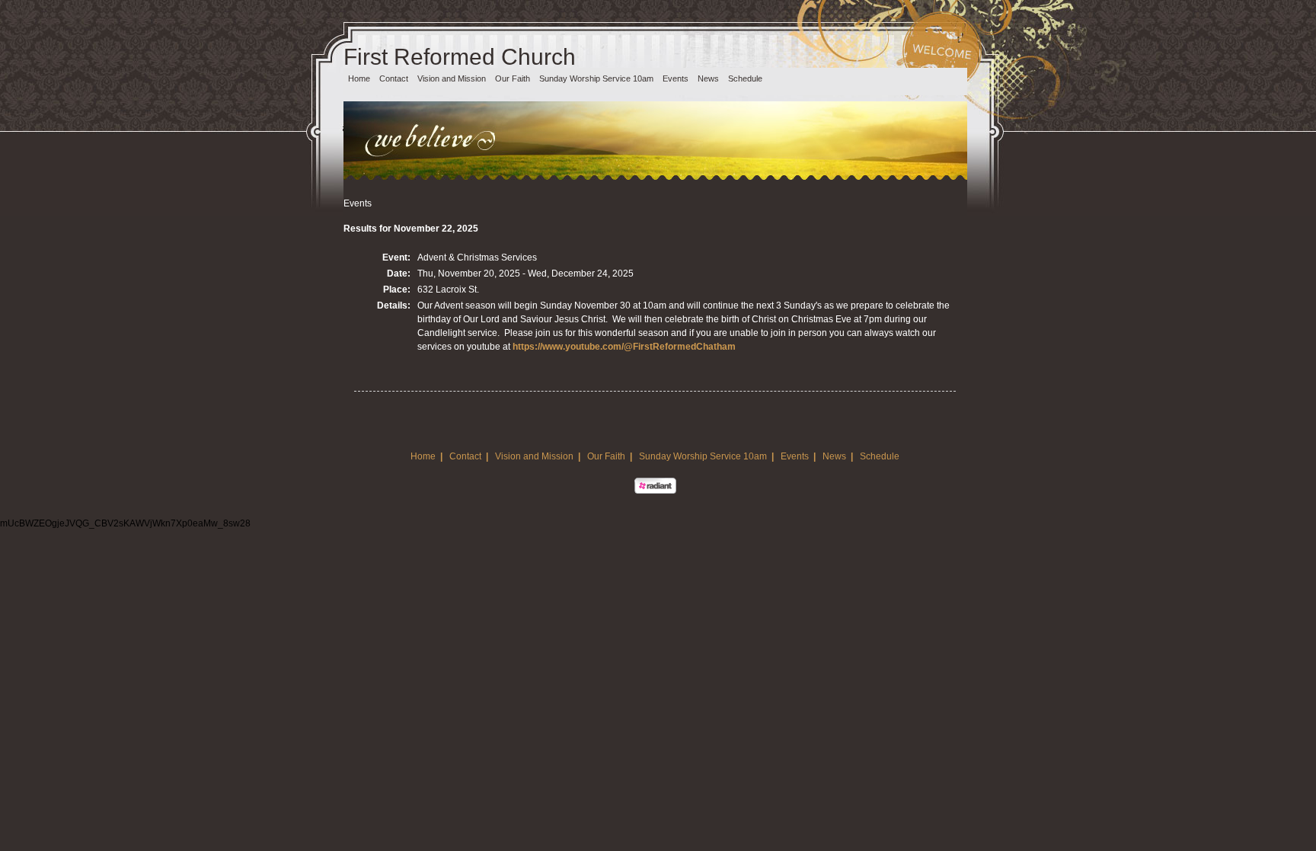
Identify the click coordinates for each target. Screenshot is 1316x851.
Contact (393, 78)
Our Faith (512, 78)
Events (675, 78)
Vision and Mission (451, 78)
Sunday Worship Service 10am (596, 78)
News (708, 78)
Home (359, 78)
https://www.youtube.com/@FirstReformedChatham (624, 346)
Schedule (745, 78)
